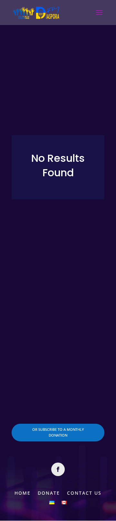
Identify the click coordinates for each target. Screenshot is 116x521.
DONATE (49, 492)
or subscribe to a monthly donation (58, 432)
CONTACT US (84, 492)
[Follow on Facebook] (58, 469)
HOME (23, 492)
